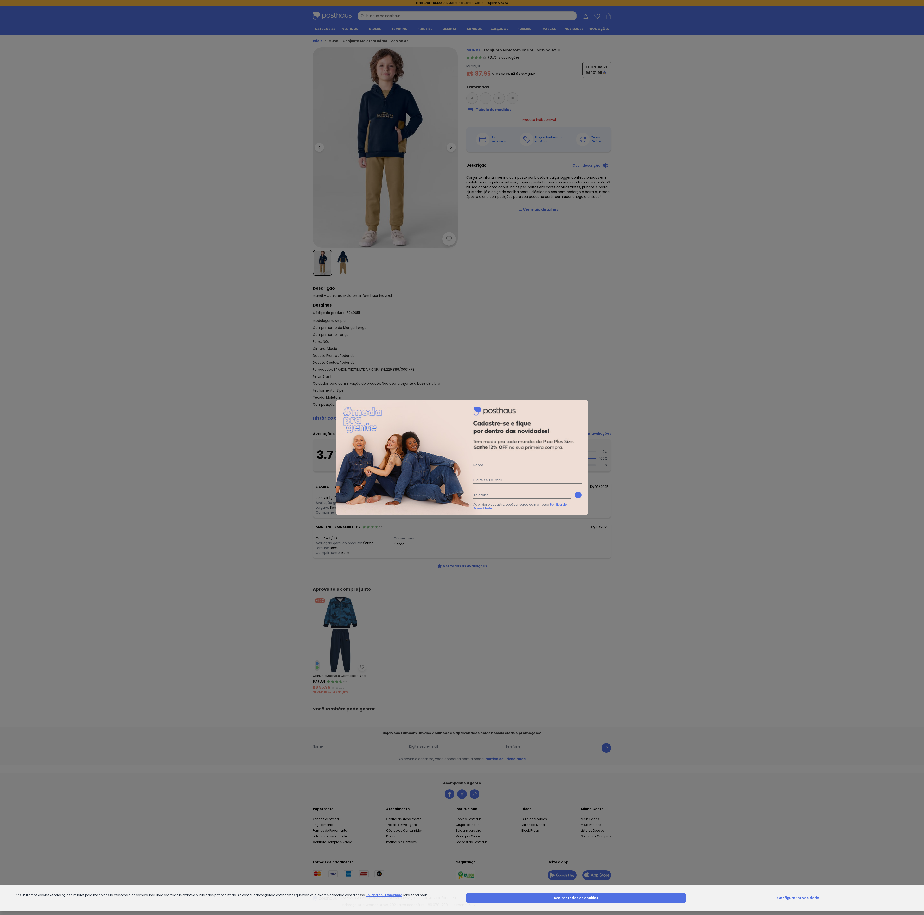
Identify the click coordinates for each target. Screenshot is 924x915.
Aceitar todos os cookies (576, 898)
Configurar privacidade (798, 898)
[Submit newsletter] (578, 495)
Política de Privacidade (384, 895)
